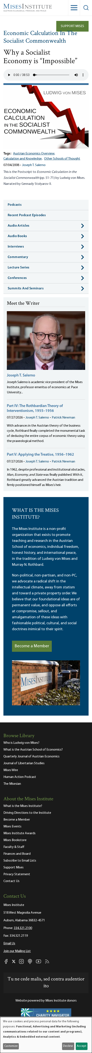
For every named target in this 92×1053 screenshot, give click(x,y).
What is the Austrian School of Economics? (33, 749)
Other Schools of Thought (62, 158)
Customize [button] (11, 1046)
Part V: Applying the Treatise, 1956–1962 (40, 455)
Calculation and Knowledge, (22, 158)
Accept (81, 1046)
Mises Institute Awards (19, 833)
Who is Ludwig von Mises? (21, 743)
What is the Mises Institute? (22, 806)
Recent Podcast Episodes (27, 215)
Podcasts (15, 205)
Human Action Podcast (19, 777)
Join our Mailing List (17, 951)
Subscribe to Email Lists (19, 860)
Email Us (9, 943)
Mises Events (12, 826)
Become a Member (32, 646)
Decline (68, 1046)
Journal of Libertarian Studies (24, 763)
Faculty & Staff (13, 847)
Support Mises (72, 26)
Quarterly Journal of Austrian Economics (31, 756)
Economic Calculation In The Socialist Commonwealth (40, 37)
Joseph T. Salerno (34, 165)
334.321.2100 (23, 928)
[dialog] (46, 1035)
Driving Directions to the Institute (27, 813)
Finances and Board (17, 854)
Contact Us (11, 881)
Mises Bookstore (15, 840)
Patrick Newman (63, 417)
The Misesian (12, 784)
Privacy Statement (16, 874)
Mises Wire (10, 770)
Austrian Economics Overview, (34, 153)
